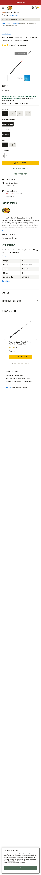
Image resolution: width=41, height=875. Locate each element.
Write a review (22, 45)
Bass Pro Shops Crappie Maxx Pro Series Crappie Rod (20, 343)
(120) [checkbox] (17, 347)
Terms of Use (11, 861)
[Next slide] (36, 340)
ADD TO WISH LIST (18, 168)
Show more (5, 231)
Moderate (5, 135)
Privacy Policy (9, 862)
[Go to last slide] (4, 340)
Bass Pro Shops (6, 34)
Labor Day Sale (20, 2)
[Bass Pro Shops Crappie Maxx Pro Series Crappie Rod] (20, 328)
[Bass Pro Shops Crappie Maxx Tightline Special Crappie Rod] (5, 78)
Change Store (10, 196)
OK (21, 867)
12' (5, 114)
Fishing (8, 23)
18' (28, 114)
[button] (38, 2)
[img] (37, 7)
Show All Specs (6, 281)
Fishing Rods (15, 23)
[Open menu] (3, 7)
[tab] (12, 363)
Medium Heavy (7, 124)
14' (12, 114)
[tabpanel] (20, 339)
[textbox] (6, 155)
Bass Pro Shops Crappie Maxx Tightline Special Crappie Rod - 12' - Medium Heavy (19, 38)
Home (3, 23)
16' (20, 114)
